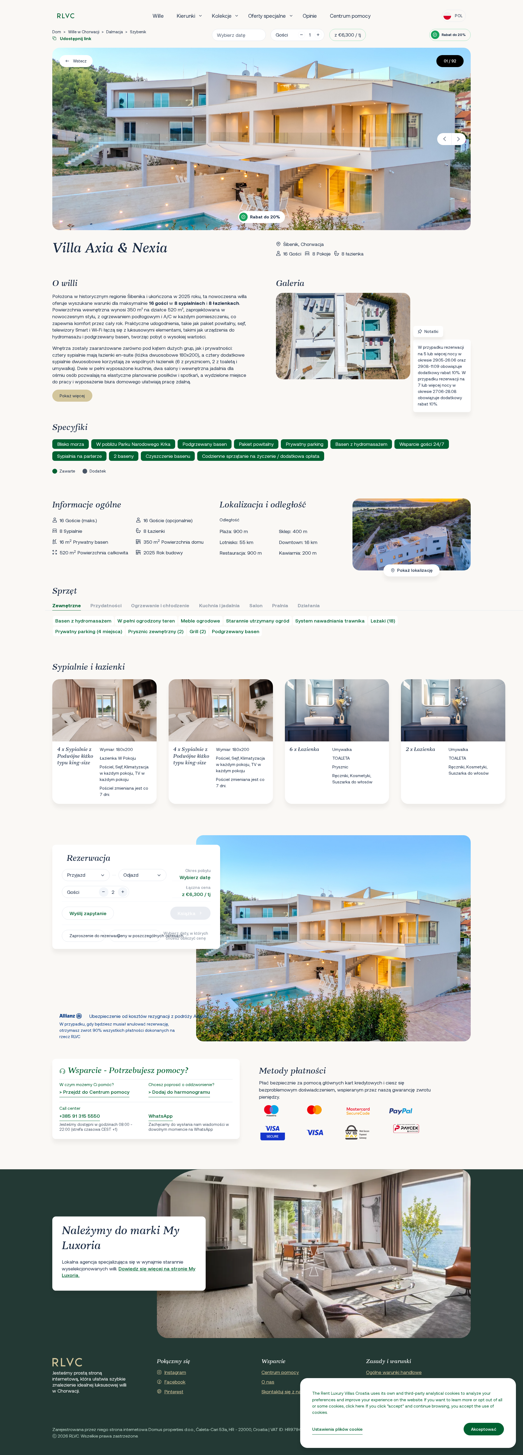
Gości (282, 35)
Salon (256, 605)
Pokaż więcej (72, 395)
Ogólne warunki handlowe (394, 1372)
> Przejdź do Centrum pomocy (94, 1092)
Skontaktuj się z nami (284, 1391)
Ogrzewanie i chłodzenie (160, 605)
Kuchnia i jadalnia (219, 605)
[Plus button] (122, 892)
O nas (268, 1382)
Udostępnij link (75, 38)
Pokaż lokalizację (415, 570)
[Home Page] (67, 1362)
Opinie (310, 16)
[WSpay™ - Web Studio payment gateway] (366, 1132)
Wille (158, 16)
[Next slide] (459, 139)
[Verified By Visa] (280, 1132)
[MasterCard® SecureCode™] (366, 1111)
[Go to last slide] (444, 139)
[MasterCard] (323, 1111)
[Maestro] (280, 1111)
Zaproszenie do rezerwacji (87, 935)
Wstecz (80, 61)
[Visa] (323, 1132)
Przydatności (105, 605)
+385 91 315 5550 (79, 1116)
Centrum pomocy (350, 16)
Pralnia (280, 605)
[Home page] (65, 16)
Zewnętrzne (66, 605)
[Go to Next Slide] (461, 737)
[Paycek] (409, 1132)
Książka (187, 913)
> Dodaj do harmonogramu (179, 1092)
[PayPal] (409, 1111)
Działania (309, 605)
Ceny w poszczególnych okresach (139, 935)
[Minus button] (103, 892)
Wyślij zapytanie (88, 913)
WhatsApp (160, 1116)
